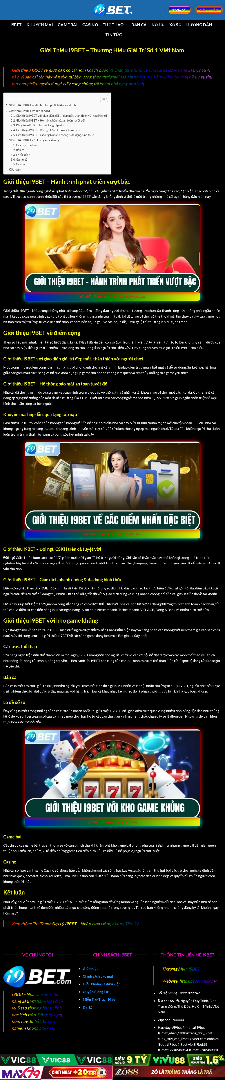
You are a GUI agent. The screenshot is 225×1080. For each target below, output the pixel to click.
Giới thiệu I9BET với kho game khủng (34, 140)
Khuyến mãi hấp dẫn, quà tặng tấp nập (40, 125)
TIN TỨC (113, 34)
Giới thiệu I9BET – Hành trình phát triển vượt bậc (43, 105)
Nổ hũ (158, 24)
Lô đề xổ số (23, 154)
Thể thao (113, 24)
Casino (90, 24)
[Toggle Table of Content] (102, 98)
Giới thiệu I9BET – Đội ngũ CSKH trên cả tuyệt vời (48, 130)
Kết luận (15, 169)
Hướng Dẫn (199, 24)
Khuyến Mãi (40, 24)
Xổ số (175, 24)
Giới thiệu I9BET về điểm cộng (29, 111)
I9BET (16, 24)
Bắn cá (139, 24)
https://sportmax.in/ (197, 981)
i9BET (193, 968)
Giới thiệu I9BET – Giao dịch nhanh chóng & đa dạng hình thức (55, 135)
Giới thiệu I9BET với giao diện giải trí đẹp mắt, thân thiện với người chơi (61, 115)
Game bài (68, 24)
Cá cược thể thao (27, 145)
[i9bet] (112, 10)
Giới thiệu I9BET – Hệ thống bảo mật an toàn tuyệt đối (50, 120)
